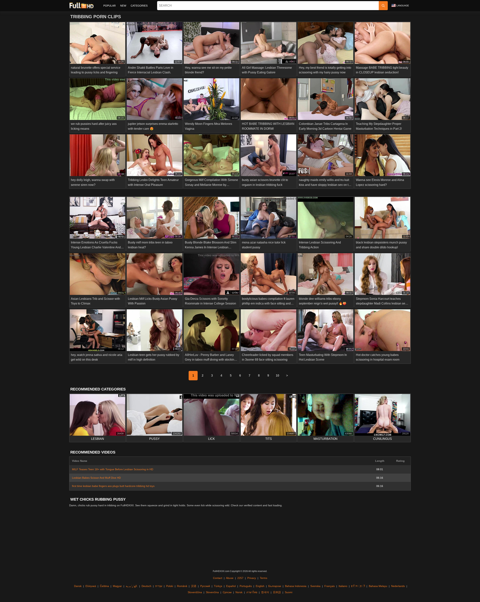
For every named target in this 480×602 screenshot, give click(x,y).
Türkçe (218, 586)
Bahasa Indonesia (295, 586)
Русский (205, 586)
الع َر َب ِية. (132, 586)
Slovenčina (212, 592)
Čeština (104, 586)
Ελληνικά (91, 586)
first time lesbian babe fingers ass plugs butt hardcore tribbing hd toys (113, 485)
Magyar (117, 586)
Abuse (229, 577)
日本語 (277, 592)
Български (274, 586)
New (123, 5)
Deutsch (146, 586)
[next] (286, 375)
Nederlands (398, 586)
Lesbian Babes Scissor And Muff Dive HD (96, 477)
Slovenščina (195, 592)
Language (402, 5)
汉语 (193, 586)
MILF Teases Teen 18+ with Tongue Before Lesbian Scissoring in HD (112, 469)
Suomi (288, 592)
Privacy (251, 577)
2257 (240, 577)
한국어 (265, 592)
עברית (158, 586)
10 (277, 375)
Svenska (315, 586)
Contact (217, 577)
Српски (227, 592)
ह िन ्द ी (358, 586)
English (260, 586)
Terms (263, 577)
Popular (109, 5)
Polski (169, 586)
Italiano (343, 586)
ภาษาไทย (251, 592)
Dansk (78, 586)
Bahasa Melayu (378, 586)
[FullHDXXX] (81, 5)
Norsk (239, 592)
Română (182, 586)
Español (231, 586)
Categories (139, 5)
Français (329, 586)
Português (246, 586)
